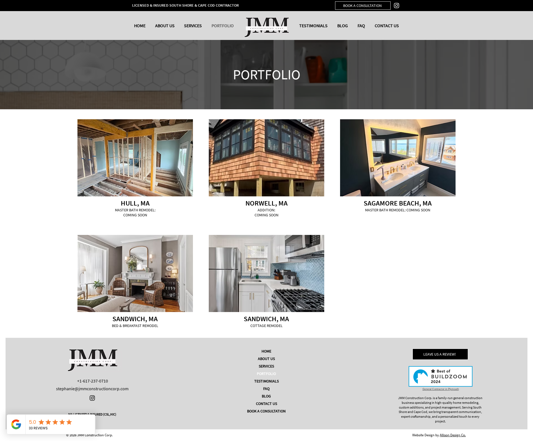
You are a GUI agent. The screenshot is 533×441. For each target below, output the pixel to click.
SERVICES (266, 366)
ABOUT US (266, 358)
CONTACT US (266, 403)
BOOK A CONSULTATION (266, 411)
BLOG (266, 396)
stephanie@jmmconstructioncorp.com (92, 388)
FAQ (266, 388)
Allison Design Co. (453, 435)
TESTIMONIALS (266, 381)
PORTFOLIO (266, 373)
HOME (266, 351)
